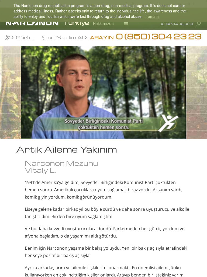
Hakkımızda (103, 23)
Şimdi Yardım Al (62, 37)
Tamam (152, 16)
